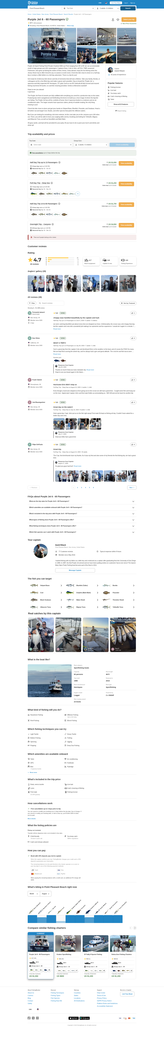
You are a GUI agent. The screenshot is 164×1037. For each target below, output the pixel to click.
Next (131, 487)
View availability (126, 163)
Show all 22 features (121, 104)
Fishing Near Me (56, 1001)
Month (32, 894)
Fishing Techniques (57, 993)
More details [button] (32, 818)
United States (36, 14)
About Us (31, 993)
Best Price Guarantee (129, 23)
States (76, 995)
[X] (33, 1018)
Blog (29, 998)
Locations (77, 998)
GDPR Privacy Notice (104, 1001)
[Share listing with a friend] (113, 20)
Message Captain (75, 570)
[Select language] (106, 3)
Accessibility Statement (105, 1006)
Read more (57, 329)
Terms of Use (101, 995)
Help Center (101, 993)
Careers (30, 995)
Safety (30, 1003)
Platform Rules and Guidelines (107, 1003)
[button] (82, 168)
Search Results (68, 14)
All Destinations (79, 1001)
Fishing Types (55, 995)
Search (127, 8)
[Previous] (130, 927)
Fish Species (55, 998)
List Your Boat (116, 3)
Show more (33, 772)
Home (29, 14)
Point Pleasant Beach (56, 14)
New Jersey (45, 14)
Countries (77, 993)
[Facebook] (29, 1018)
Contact (30, 1001)
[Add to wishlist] (118, 20)
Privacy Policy (102, 998)
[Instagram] (37, 1018)
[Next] (134, 927)
